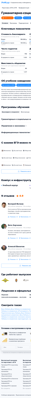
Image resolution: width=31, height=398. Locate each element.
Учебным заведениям (8, 395)
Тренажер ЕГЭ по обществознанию (6, 375)
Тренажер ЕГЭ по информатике (6, 382)
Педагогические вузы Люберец (11, 313)
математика (7, 150)
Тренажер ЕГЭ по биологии (9, 378)
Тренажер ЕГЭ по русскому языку (9, 366)
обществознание (20, 158)
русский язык (18, 150)
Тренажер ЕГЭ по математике (6, 370)
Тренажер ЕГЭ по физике (9, 386)
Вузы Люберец (5, 309)
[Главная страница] (5, 3)
